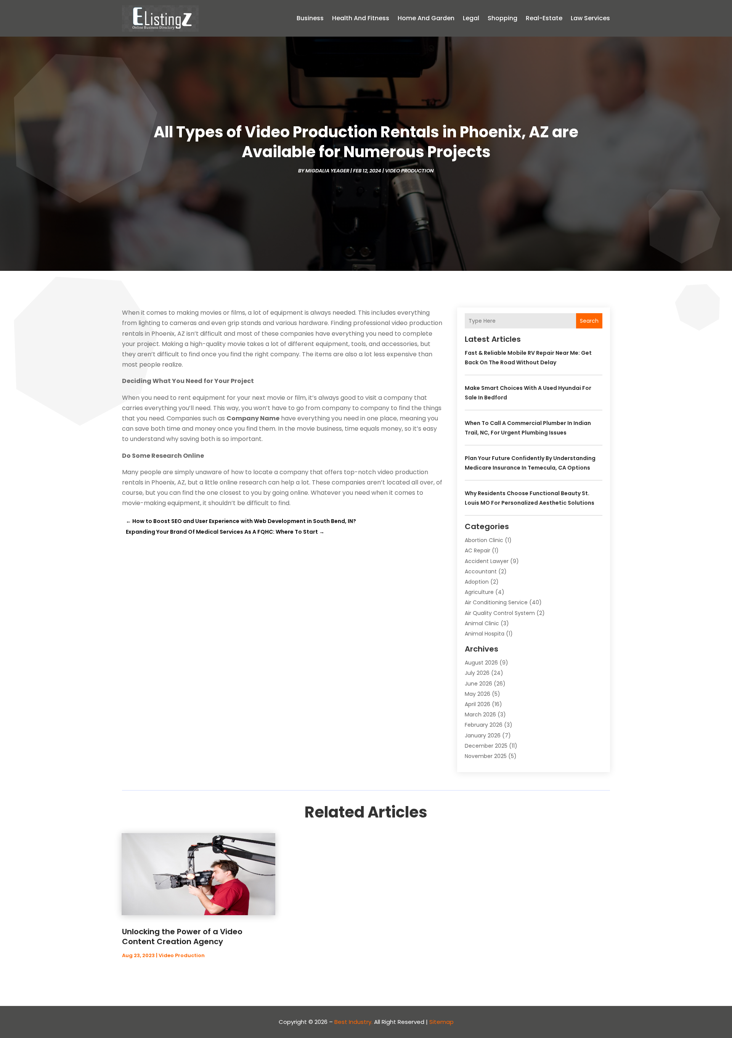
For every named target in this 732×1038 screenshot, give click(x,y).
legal (471, 18)
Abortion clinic (484, 540)
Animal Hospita (484, 633)
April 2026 (477, 704)
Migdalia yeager (327, 170)
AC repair (477, 550)
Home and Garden (426, 18)
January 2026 (483, 735)
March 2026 (480, 714)
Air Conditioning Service (496, 602)
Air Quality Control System (500, 613)
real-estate (544, 18)
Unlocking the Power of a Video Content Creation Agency (182, 936)
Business (310, 18)
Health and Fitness (360, 18)
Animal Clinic (482, 623)
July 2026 (477, 673)
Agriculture (479, 592)
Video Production (409, 170)
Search (589, 321)
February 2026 (483, 725)
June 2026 (478, 683)
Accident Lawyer (487, 561)
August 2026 (481, 662)
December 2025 (486, 746)
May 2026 (477, 694)
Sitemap (441, 1022)
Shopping (502, 18)
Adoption (477, 582)
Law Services (590, 18)
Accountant (481, 571)
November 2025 (486, 756)
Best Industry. (353, 1022)
